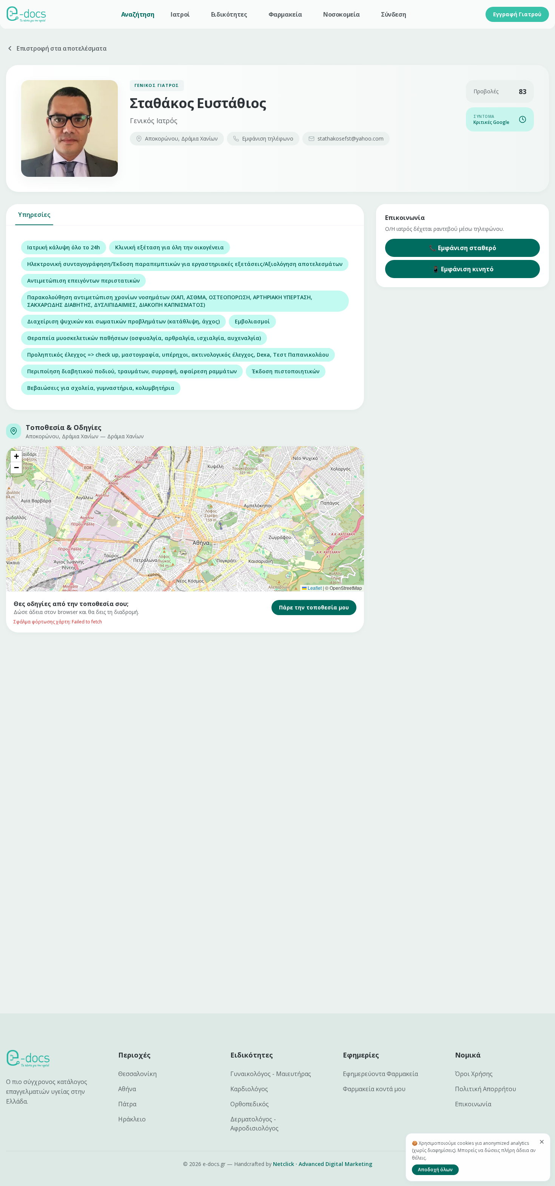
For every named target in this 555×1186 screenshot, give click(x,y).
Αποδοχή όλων (435, 1169)
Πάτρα (127, 1104)
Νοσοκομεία (341, 14)
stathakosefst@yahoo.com (351, 138)
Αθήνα (127, 1089)
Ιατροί (180, 14)
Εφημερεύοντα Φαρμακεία (380, 1074)
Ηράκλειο (132, 1119)
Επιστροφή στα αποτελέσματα (62, 48)
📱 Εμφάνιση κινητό (462, 269)
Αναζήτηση (137, 14)
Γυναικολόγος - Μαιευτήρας (270, 1074)
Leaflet (314, 587)
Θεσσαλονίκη (137, 1074)
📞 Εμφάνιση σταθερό (462, 248)
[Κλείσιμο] (541, 1142)
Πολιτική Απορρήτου (485, 1089)
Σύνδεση (393, 14)
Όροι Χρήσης (474, 1074)
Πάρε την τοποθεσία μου (314, 607)
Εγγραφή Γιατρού (517, 14)
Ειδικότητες (229, 14)
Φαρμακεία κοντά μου (374, 1089)
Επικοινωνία (473, 1104)
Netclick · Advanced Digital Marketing (322, 1163)
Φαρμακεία (285, 14)
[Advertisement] (232, 700)
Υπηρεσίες (34, 214)
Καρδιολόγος (249, 1089)
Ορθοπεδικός (249, 1104)
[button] (16, 456)
